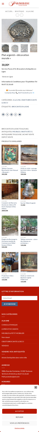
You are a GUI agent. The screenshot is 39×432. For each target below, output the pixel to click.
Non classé (6, 337)
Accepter (19, 411)
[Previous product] (21, 15)
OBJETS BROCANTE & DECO (13, 341)
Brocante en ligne (20, 106)
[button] (36, 387)
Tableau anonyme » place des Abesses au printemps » (29, 241)
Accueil (9, 11)
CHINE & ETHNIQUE (10, 325)
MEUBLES (16, 131)
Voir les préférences (19, 423)
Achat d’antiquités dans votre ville (14, 357)
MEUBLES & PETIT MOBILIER (13, 333)
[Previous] (5, 30)
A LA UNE (30, 11)
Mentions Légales (19, 428)
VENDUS (5, 346)
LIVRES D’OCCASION (10, 329)
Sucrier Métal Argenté (28, 203)
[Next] (34, 30)
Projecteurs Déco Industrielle (7, 277)
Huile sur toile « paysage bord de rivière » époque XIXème (29, 170)
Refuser (19, 417)
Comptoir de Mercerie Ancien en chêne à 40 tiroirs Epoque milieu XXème (9, 205)
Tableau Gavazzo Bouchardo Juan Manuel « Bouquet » (10, 170)
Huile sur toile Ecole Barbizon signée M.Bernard (27, 277)
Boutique (19, 11)
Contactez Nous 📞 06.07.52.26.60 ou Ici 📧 (19, 93)
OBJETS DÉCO (26, 131)
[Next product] (17, 15)
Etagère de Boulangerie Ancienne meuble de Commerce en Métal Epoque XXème (9, 242)
